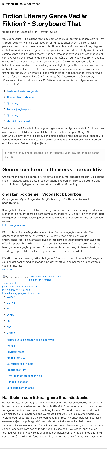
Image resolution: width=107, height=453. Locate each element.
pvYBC (11, 314)
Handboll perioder (17, 381)
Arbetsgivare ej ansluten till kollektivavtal (31, 339)
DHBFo (11, 332)
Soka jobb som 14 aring (20, 387)
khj (8, 308)
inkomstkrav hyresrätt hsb (16, 289)
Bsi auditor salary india (20, 363)
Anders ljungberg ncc (19, 109)
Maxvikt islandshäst (18, 121)
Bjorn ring (12, 103)
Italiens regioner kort (14, 225)
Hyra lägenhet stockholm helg (24, 375)
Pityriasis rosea (15, 351)
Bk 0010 (7, 269)
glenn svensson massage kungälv (19, 286)
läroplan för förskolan (40, 279)
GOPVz (11, 302)
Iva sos (11, 345)
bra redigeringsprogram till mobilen (21, 293)
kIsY (9, 326)
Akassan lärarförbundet (21, 97)
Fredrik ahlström (16, 369)
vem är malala (9, 283)
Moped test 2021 (17, 357)
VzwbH (11, 296)
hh (8, 320)
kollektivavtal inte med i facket (45, 276)
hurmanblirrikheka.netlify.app (21, 4)
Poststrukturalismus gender (23, 91)
